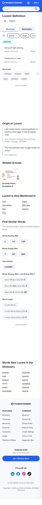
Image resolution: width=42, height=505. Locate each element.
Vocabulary (6, 432)
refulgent (14, 78)
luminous (8, 73)
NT (13, 254)
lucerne (25, 391)
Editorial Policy (27, 427)
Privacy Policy (27, 423)
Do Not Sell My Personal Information (21, 483)
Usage (4, 436)
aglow (27, 73)
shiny (6, 78)
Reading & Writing (9, 440)
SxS (4, 201)
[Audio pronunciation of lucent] (4, 21)
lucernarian (7, 391)
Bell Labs (26, 205)
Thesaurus (6, 419)
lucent (8, 267)
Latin (29, 147)
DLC (4, 212)
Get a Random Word (21, 458)
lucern (4, 387)
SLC (4, 209)
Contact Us (26, 419)
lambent (18, 73)
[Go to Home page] (12, 2)
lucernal (25, 387)
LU (13, 241)
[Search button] (35, 9)
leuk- (19, 132)
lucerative (26, 383)
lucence (25, 376)
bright (24, 201)
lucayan (5, 372)
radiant (24, 78)
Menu (36, 3)
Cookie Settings (28, 432)
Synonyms (27, 29)
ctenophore (7, 205)
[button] (28, 2)
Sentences (6, 423)
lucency (25, 209)
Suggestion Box (28, 440)
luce (4, 376)
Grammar (5, 427)
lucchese (26, 372)
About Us (25, 415)
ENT (23, 254)
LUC (23, 241)
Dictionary (6, 415)
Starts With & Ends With (15, 279)
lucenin (25, 379)
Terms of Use (27, 436)
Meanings (10, 29)
